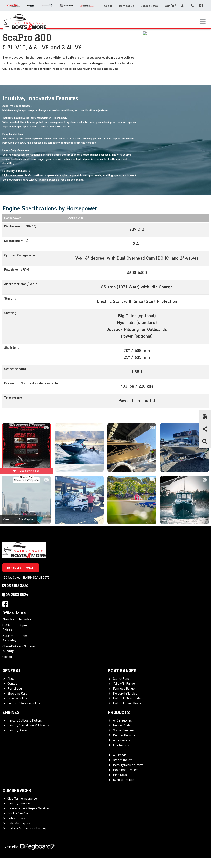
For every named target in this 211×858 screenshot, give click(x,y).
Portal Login (15, 688)
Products (119, 712)
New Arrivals (121, 725)
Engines (11, 712)
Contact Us (126, 5)
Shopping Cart (17, 693)
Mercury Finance (18, 803)
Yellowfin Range (124, 683)
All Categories (122, 720)
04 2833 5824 (17, 594)
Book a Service (20, 567)
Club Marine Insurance (22, 798)
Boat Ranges (122, 670)
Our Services (16, 790)
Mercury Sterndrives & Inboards (28, 725)
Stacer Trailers (123, 760)
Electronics (121, 745)
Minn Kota (120, 774)
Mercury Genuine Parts (128, 765)
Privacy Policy (17, 698)
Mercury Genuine (124, 735)
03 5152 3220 (17, 585)
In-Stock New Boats (127, 698)
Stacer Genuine (123, 730)
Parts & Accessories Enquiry (27, 828)
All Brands (120, 755)
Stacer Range (122, 678)
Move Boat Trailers (125, 770)
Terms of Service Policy (23, 703)
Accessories (121, 740)
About (108, 5)
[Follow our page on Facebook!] (201, 5)
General (11, 670)
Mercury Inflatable (125, 693)
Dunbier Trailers (123, 779)
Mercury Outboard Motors (24, 720)
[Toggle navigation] (203, 22)
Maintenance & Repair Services (28, 808)
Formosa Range (124, 688)
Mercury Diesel (17, 730)
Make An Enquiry (18, 823)
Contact (13, 683)
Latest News (149, 5)
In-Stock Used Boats (127, 703)
